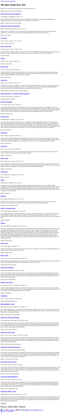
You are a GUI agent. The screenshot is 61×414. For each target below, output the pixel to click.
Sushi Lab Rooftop (6, 102)
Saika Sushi (4, 243)
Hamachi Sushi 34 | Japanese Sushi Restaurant (15, 93)
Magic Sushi (4, 255)
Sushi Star (4, 80)
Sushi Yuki (4, 133)
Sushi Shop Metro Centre (8, 391)
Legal (11, 411)
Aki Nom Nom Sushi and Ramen (11, 14)
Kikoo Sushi (4, 67)
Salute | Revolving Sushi (8, 208)
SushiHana (4, 296)
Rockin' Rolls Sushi (6, 282)
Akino (2, 180)
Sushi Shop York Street (8, 332)
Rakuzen (3, 196)
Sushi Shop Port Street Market (10, 317)
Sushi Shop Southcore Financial (10, 347)
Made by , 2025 (5, 411)
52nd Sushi (4, 172)
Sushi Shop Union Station (8, 362)
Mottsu (3, 58)
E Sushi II (4, 38)
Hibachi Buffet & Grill (7, 304)
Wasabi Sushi (5, 116)
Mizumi (3, 223)
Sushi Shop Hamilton (7, 267)
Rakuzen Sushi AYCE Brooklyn (10, 26)
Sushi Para (4, 146)
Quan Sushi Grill (6, 46)
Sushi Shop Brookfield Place (9, 376)
